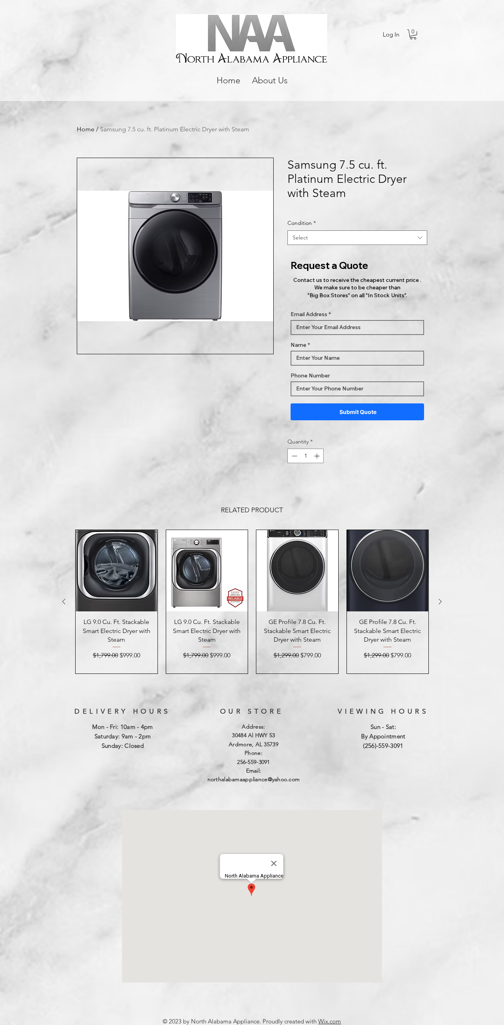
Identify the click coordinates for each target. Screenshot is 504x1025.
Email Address (309, 314)
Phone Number (310, 375)
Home (85, 129)
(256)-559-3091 (383, 745)
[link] (413, 34)
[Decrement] (293, 456)
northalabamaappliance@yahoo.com (254, 779)
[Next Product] (440, 601)
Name (298, 345)
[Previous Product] (64, 601)
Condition (301, 222)
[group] (252, 601)
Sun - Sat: (383, 727)
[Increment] (317, 456)
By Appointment (383, 736)
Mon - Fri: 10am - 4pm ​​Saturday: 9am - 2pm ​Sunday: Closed (122, 736)
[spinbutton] (305, 456)
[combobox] (357, 237)
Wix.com (329, 1021)
